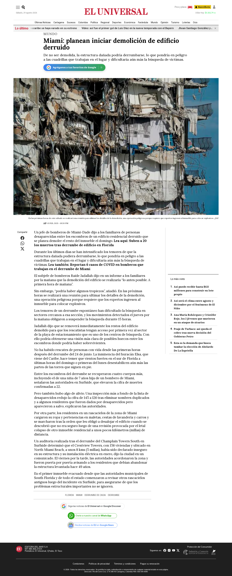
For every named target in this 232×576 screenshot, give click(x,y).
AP (45, 223)
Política (94, 22)
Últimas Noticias (43, 22)
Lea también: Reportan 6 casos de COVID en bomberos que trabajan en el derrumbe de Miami (88, 266)
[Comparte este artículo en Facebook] (22, 238)
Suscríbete (204, 7)
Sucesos (71, 22)
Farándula (143, 22)
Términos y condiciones (125, 564)
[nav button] (18, 7)
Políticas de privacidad (99, 564)
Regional (105, 22)
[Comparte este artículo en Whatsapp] (22, 243)
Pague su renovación (149, 564)
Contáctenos (78, 564)
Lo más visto (177, 278)
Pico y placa (180, 7)
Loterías (186, 22)
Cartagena (59, 22)
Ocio (195, 22)
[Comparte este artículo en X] (22, 248)
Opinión (164, 22)
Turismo (175, 22)
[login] (214, 7)
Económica (129, 22)
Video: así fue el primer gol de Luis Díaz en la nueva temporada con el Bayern (111, 28)
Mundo (154, 22)
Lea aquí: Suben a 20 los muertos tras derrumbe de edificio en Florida (90, 243)
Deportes (116, 22)
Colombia (83, 22)
